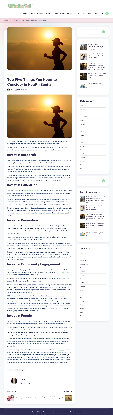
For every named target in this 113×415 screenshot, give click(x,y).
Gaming (82, 131)
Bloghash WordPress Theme (72, 411)
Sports (82, 161)
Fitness (82, 128)
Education (83, 113)
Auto (81, 105)
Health (10, 74)
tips (23, 370)
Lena (22, 379)
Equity (10, 370)
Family (82, 120)
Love (81, 142)
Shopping (82, 157)
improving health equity (31, 190)
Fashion (82, 124)
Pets (81, 150)
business (61, 350)
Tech (81, 165)
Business (82, 109)
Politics (82, 153)
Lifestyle (82, 139)
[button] (25, 383)
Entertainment (84, 116)
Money (82, 146)
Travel (82, 168)
